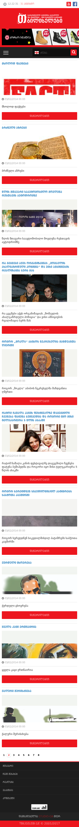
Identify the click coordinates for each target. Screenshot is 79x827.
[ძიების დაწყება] (74, 52)
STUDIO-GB (46, 816)
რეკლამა (8, 782)
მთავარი (8, 766)
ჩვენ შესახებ (10, 774)
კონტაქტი (9, 798)
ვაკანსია (8, 790)
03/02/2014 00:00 (15, 99)
